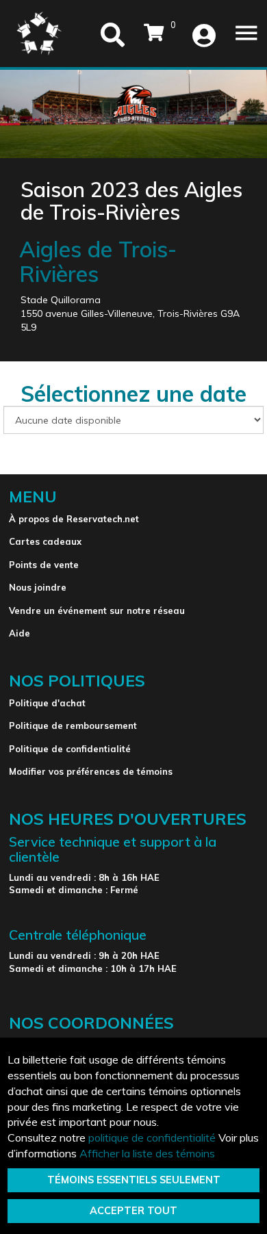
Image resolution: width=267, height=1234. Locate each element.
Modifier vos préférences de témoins (91, 771)
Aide (19, 633)
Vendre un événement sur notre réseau (97, 610)
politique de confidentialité (152, 1137)
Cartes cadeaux (45, 541)
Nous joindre (37, 587)
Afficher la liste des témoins (147, 1153)
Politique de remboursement (73, 725)
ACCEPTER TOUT (133, 1211)
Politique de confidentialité (70, 748)
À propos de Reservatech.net (74, 518)
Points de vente (44, 564)
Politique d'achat (47, 702)
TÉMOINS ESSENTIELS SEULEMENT (133, 1180)
